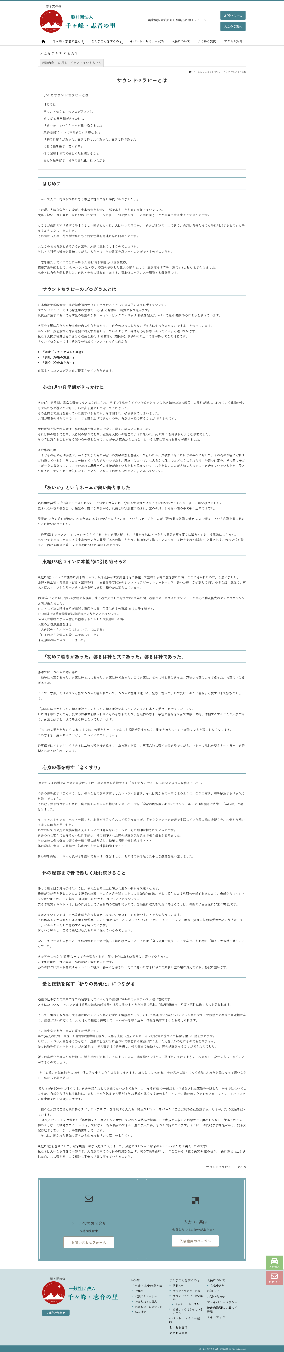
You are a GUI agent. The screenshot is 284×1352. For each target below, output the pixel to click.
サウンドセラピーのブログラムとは (68, 111)
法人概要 (140, 1312)
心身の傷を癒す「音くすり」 (63, 146)
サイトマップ (216, 1317)
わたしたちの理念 (146, 1301)
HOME (135, 1280)
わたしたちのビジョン (148, 1307)
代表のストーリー (146, 1296)
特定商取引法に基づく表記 (222, 1309)
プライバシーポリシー (222, 1302)
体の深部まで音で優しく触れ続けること (71, 153)
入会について (181, 41)
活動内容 (48, 62)
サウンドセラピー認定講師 (188, 1297)
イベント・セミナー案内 (147, 41)
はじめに (49, 104)
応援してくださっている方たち (79, 62)
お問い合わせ (233, 15)
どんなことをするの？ (106, 41)
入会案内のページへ (195, 1240)
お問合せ (274, 1282)
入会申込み (217, 1285)
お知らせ (213, 1291)
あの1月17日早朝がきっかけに (63, 118)
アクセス (274, 1266)
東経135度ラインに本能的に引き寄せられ (71, 132)
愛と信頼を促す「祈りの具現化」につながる (74, 160)
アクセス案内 (233, 41)
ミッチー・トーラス (187, 1304)
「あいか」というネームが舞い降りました (72, 125)
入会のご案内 (233, 26)
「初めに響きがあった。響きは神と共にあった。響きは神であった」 (91, 139)
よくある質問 (207, 41)
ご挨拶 (139, 1291)
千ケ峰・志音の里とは (68, 41)
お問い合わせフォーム (88, 1242)
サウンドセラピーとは (186, 1291)
